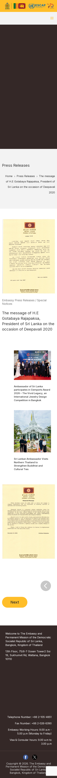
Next (14, 602)
